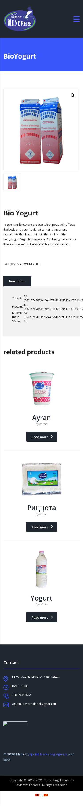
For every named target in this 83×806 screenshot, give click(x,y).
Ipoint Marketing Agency (48, 754)
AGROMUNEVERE (28, 264)
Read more (39, 437)
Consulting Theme (57, 780)
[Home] (19, 19)
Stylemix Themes (28, 785)
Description (17, 281)
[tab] (17, 281)
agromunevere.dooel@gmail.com (34, 704)
